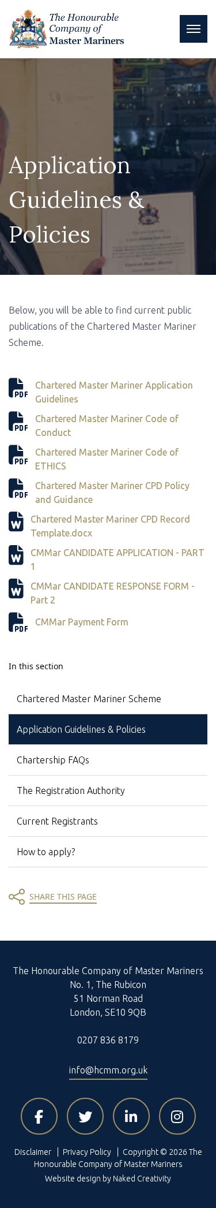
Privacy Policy (87, 1152)
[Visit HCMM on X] (85, 1116)
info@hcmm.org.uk (108, 1070)
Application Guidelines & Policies (81, 729)
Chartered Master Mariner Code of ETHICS (107, 459)
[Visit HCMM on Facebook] (39, 1116)
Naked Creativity (142, 1178)
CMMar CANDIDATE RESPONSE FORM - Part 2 (113, 593)
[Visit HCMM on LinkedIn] (131, 1116)
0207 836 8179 (108, 1040)
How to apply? (46, 852)
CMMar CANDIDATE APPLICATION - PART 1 (117, 559)
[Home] (66, 29)
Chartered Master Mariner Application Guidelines (114, 392)
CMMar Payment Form (81, 622)
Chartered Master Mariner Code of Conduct (107, 425)
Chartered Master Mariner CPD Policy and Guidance (112, 492)
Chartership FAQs (53, 760)
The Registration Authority (71, 790)
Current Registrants (57, 821)
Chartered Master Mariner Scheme (89, 699)
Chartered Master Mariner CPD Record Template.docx (110, 526)
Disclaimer (32, 1152)
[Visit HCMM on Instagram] (177, 1116)
